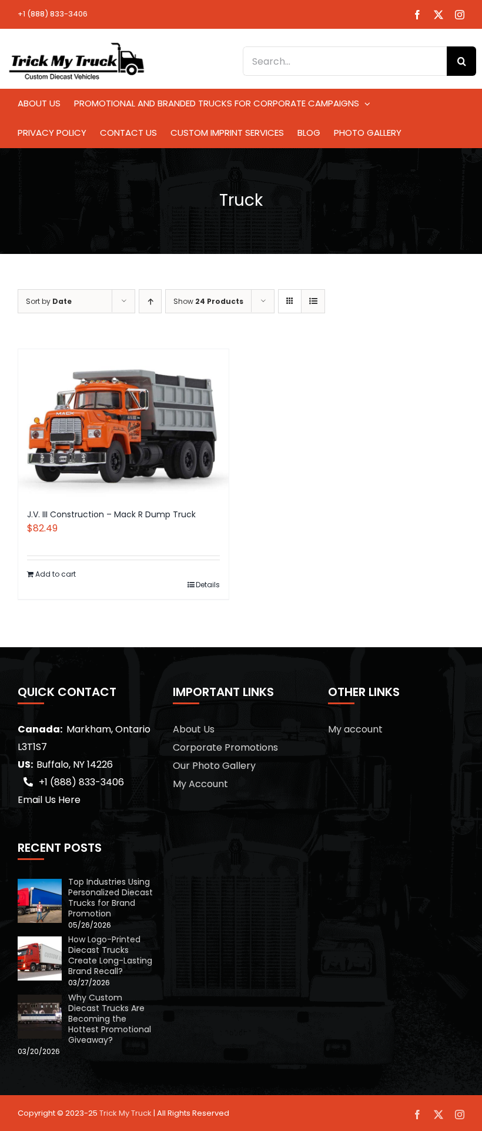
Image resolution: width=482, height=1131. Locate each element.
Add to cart (55, 574)
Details (208, 585)
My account (355, 729)
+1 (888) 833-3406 (53, 13)
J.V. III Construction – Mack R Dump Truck (111, 514)
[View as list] (313, 301)
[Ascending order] (150, 301)
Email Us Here (49, 800)
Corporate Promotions (225, 747)
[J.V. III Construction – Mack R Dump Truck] (123, 423)
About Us (194, 729)
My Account (200, 784)
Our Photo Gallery (214, 765)
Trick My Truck (125, 1113)
